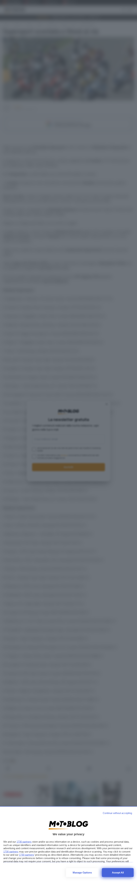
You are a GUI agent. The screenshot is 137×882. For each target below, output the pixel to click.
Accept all (118, 872)
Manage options (82, 872)
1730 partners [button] (24, 841)
